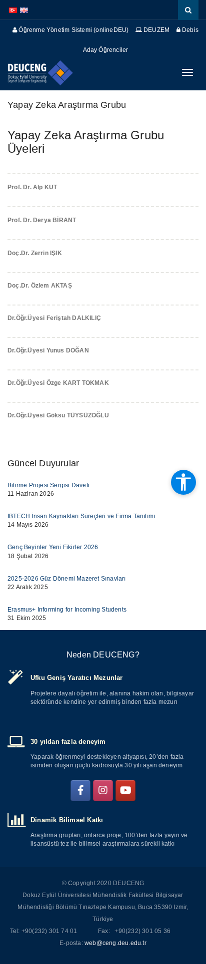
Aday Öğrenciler (105, 49)
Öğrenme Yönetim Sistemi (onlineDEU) (72, 29)
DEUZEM (156, 29)
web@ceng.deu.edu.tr (115, 943)
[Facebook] (80, 790)
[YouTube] (126, 790)
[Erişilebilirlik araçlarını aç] (183, 482)
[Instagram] (103, 790)
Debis (189, 29)
